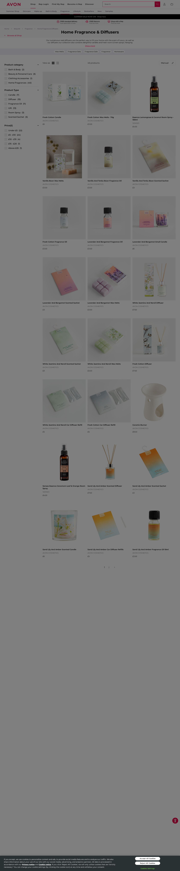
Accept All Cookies (148, 858)
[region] (90, 863)
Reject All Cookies (147, 863)
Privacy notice (28, 864)
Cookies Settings (148, 868)
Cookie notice (45, 864)
